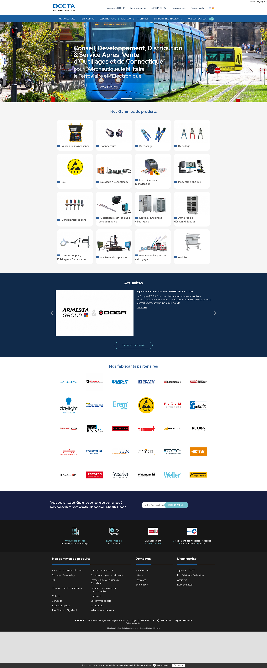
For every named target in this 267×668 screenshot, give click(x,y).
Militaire (139, 575)
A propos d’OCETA (116, 8)
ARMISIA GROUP (159, 8)
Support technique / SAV (168, 18)
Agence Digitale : (146, 628)
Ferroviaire (87, 18)
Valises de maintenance (102, 610)
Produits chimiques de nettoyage (107, 575)
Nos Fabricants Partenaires (190, 575)
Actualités (182, 580)
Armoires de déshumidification (67, 570)
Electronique (108, 18)
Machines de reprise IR (102, 570)
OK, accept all (163, 665)
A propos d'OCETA (186, 570)
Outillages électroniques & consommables (103, 590)
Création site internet (130, 628)
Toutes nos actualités (133, 345)
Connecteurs (97, 605)
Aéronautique (67, 18)
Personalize (178, 665)
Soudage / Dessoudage (63, 575)
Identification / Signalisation (65, 610)
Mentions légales (114, 628)
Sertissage (96, 596)
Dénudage (57, 601)
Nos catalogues (197, 18)
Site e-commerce (138, 8)
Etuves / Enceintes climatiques (67, 588)
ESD (54, 580)
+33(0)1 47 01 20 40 (162, 620)
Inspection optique (61, 605)
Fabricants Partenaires (135, 18)
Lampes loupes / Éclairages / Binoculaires (105, 582)
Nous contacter (185, 584)
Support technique (183, 620)
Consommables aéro (101, 601)
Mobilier (56, 596)
